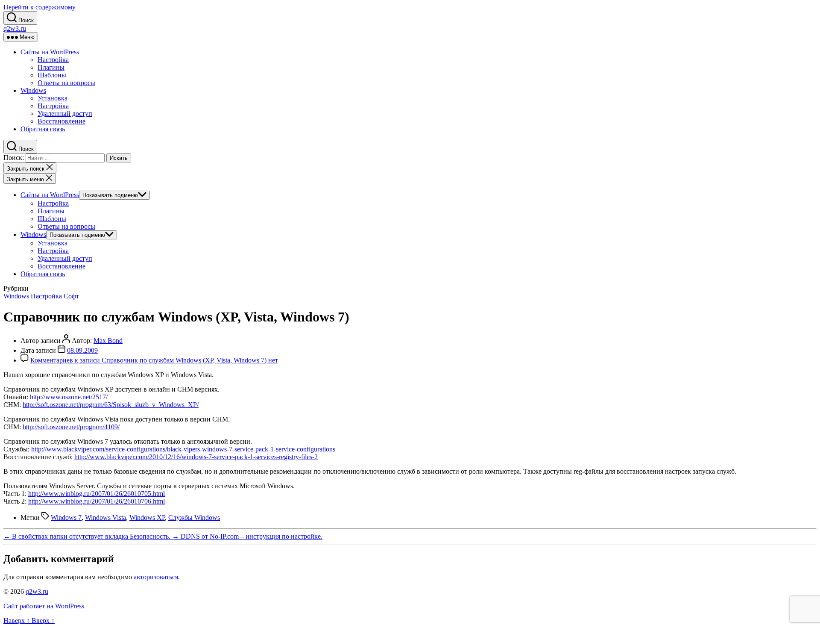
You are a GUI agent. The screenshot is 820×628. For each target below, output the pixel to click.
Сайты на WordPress (49, 52)
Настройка (53, 59)
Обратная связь (42, 129)
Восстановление (61, 121)
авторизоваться (156, 577)
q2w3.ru (14, 28)
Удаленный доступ (65, 113)
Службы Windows (194, 517)
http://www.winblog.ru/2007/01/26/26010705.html (96, 493)
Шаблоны (52, 75)
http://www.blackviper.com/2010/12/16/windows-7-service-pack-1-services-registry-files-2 (196, 456)
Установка (52, 98)
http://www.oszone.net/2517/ (69, 397)
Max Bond (108, 340)
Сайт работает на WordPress (43, 606)
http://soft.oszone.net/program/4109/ (71, 426)
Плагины (51, 67)
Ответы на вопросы (66, 82)
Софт (71, 296)
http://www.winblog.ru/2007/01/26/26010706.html (96, 501)
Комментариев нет (154, 360)
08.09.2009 (82, 350)
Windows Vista (105, 517)
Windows (33, 90)
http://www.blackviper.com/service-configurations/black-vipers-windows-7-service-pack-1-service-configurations (183, 449)
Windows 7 (66, 517)
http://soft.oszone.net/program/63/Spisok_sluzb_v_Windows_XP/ (111, 404)
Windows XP (147, 517)
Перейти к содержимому (39, 7)
